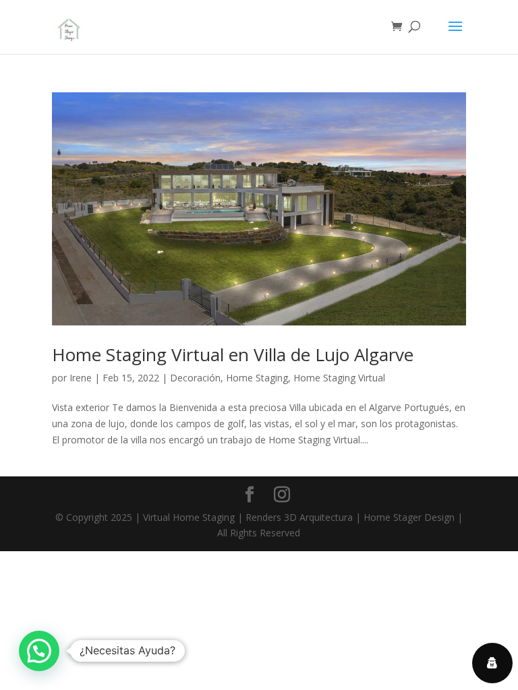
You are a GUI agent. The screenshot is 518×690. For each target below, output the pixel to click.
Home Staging (257, 377)
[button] (39, 651)
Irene (80, 377)
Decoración (195, 377)
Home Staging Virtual (339, 377)
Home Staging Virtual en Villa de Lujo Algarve (232, 354)
